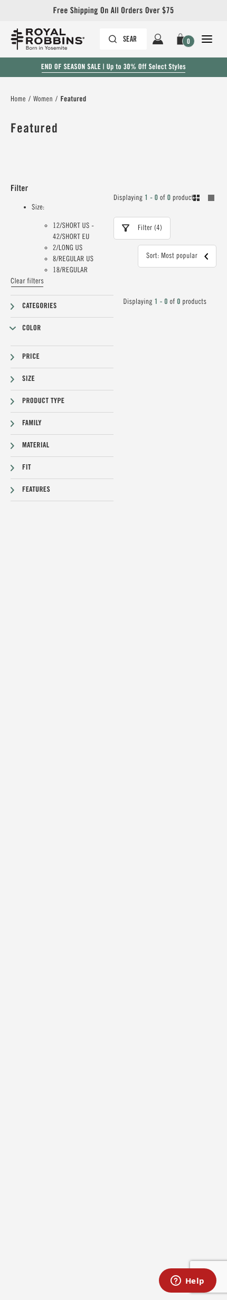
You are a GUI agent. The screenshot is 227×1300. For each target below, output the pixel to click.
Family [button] (32, 423)
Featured (73, 99)
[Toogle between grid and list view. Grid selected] (203, 199)
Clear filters (27, 281)
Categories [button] (39, 306)
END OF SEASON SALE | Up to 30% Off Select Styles (113, 67)
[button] (182, 39)
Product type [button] (43, 401)
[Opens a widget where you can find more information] (187, 1281)
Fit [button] (26, 467)
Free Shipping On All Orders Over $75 (113, 10)
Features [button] (36, 489)
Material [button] (36, 445)
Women (43, 99)
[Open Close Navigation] (206, 39)
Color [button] (31, 328)
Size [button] (28, 379)
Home (18, 99)
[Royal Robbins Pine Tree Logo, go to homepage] (53, 39)
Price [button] (31, 356)
